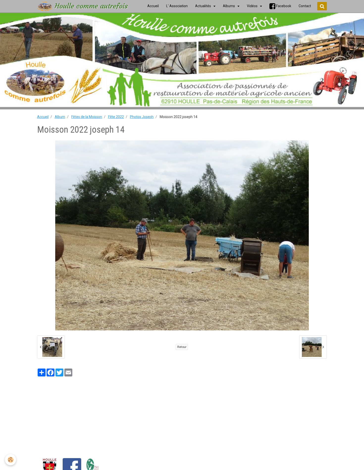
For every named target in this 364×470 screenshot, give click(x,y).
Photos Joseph (142, 117)
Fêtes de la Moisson (86, 117)
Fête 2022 (116, 117)
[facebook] (72, 467)
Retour (181, 347)
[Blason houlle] (49, 467)
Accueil (43, 117)
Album (60, 117)
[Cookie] (10, 459)
